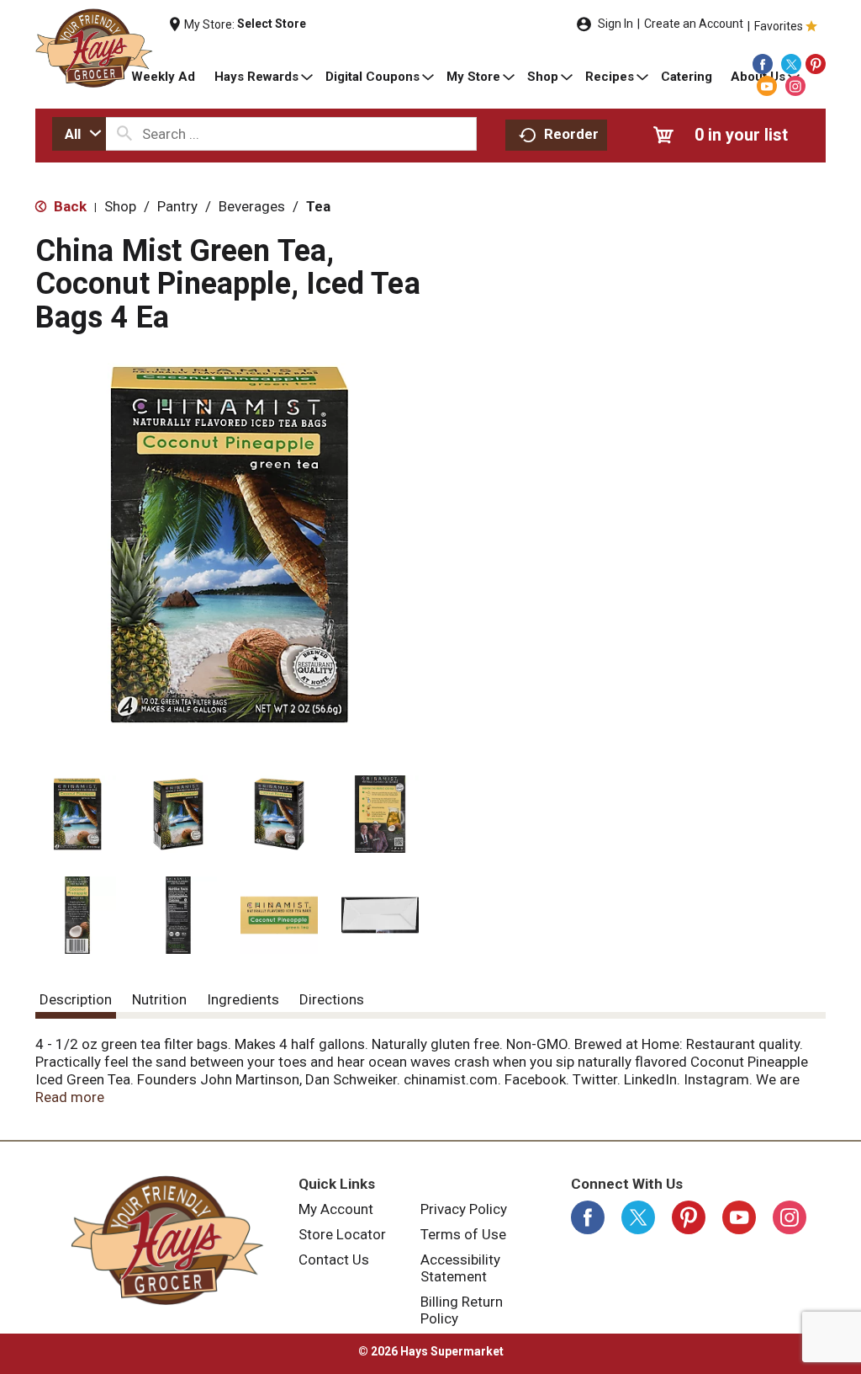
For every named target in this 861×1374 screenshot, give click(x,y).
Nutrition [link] (159, 999)
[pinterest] (816, 64)
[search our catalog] (124, 134)
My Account (335, 1209)
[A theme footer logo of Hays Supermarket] (167, 1240)
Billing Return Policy (461, 1310)
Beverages (252, 206)
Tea (318, 206)
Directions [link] (331, 999)
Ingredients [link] (243, 999)
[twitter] (791, 64)
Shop (120, 206)
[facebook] (763, 64)
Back (68, 206)
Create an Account (693, 23)
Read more (69, 1097)
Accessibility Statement (460, 1268)
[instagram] (795, 86)
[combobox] (79, 134)
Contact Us (333, 1259)
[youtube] (767, 86)
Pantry (177, 206)
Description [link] (76, 999)
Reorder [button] (571, 133)
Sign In (615, 23)
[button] (77, 814)
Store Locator (342, 1234)
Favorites (778, 26)
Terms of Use (463, 1234)
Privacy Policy (463, 1209)
